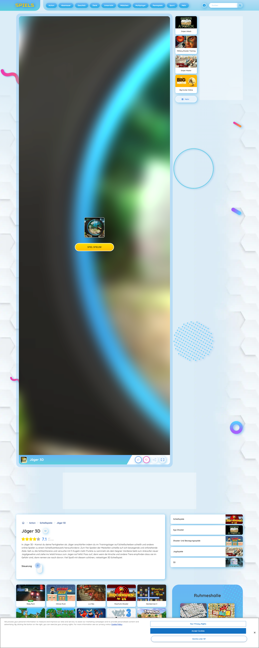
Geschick (82, 5)
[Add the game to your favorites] (45, 531)
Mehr (184, 5)
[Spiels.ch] (23, 522)
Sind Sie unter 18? (199, 639)
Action (51, 5)
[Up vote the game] (138, 459)
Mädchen (124, 5)
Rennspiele (158, 5)
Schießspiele (46, 522)
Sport (172, 5)
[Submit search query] (240, 5)
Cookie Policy (116, 624)
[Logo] (25, 5)
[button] (204, 5)
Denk (95, 5)
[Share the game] (154, 459)
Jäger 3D (61, 522)
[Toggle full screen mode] (162, 459)
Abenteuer (66, 5)
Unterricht (108, 5)
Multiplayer (140, 5)
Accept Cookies (198, 631)
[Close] (255, 633)
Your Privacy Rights (198, 624)
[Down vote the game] (146, 459)
